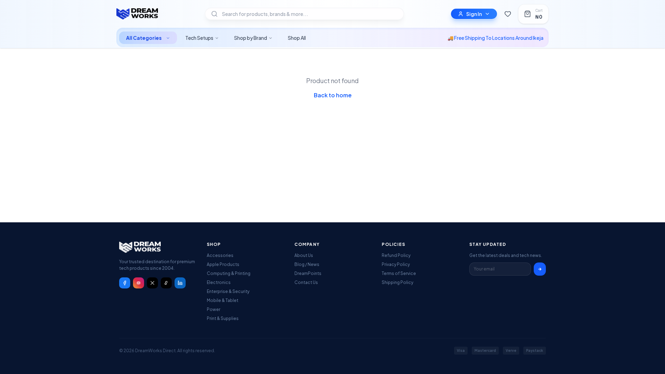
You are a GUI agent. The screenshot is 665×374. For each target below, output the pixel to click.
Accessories (220, 255)
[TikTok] (166, 282)
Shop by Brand (250, 38)
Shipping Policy (397, 282)
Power (213, 309)
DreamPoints (307, 273)
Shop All (297, 38)
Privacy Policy (396, 264)
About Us (303, 255)
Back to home (333, 95)
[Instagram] (138, 282)
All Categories (144, 38)
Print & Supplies (223, 318)
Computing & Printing (228, 273)
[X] (152, 282)
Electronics (219, 282)
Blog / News (306, 264)
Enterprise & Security (228, 291)
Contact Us (306, 282)
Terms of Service (399, 273)
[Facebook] (124, 282)
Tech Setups (199, 38)
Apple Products (223, 264)
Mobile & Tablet (222, 300)
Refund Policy (396, 255)
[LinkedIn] (180, 282)
